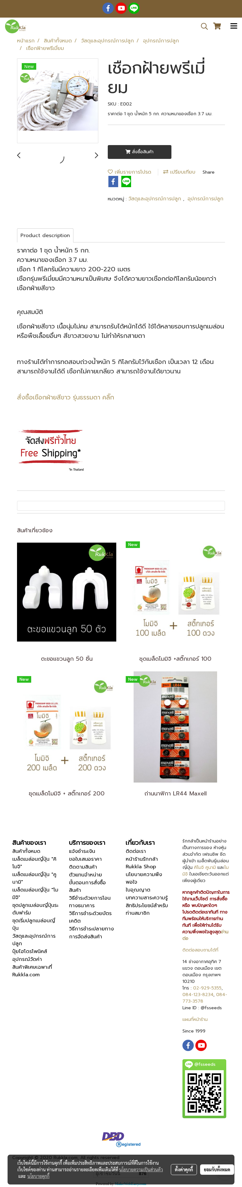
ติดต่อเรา (136, 851)
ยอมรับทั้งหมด (217, 1169)
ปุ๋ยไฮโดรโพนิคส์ (29, 951)
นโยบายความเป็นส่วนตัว (141, 1169)
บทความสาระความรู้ (147, 898)
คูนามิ (210, 867)
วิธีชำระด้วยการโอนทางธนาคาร (90, 901)
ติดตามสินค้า (83, 867)
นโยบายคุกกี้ (38, 1176)
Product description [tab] (45, 235)
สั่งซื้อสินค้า (141, 152)
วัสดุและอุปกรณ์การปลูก (155, 199)
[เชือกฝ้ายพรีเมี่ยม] (57, 101)
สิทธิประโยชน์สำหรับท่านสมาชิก (147, 909)
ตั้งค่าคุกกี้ (184, 1169)
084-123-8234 (197, 994)
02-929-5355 (207, 988)
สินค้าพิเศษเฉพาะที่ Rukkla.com (32, 970)
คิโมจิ (199, 867)
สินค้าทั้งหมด (26, 851)
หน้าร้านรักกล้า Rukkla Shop (142, 862)
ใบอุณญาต (138, 890)
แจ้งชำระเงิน (82, 851)
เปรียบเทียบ (181, 172)
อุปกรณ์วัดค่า (27, 959)
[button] (202, 26)
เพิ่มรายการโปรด (132, 172)
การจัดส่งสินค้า (85, 936)
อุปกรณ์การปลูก (205, 199)
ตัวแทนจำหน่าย (85, 875)
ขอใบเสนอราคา (85, 859)
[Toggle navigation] (234, 26)
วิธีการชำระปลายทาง (91, 929)
